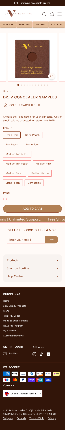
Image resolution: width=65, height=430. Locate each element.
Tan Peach (12, 144)
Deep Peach (32, 135)
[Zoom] (51, 76)
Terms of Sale (36, 418)
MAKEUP (40, 24)
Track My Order (11, 315)
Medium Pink (43, 163)
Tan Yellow (32, 144)
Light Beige (34, 182)
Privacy (52, 418)
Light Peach (13, 182)
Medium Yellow (40, 173)
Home (6, 91)
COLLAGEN (57, 24)
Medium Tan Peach (17, 163)
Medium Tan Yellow (17, 154)
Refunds (21, 418)
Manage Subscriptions (15, 320)
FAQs (6, 310)
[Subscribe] (51, 239)
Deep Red (12, 135)
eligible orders (42, 2)
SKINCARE (8, 24)
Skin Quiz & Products (14, 305)
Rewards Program (13, 325)
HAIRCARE (24, 24)
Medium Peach (14, 173)
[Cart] (51, 13)
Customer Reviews (13, 335)
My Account (9, 330)
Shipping (8, 418)
